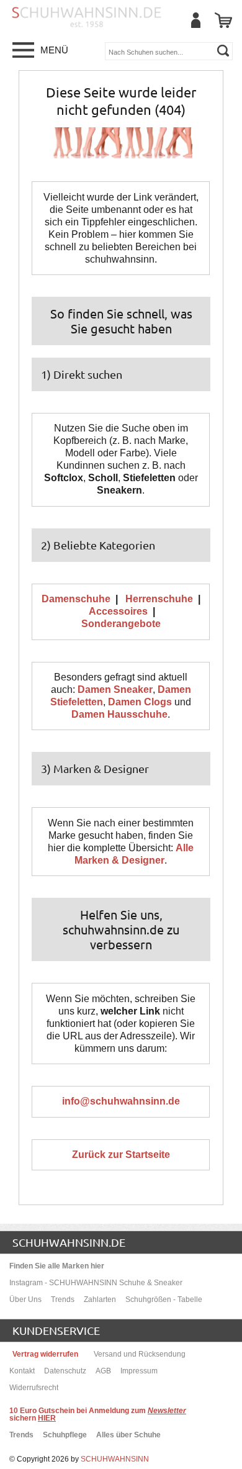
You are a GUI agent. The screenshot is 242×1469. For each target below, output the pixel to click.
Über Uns (25, 1299)
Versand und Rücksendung (140, 1354)
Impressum (139, 1371)
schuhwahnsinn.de (68, 1242)
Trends (62, 1299)
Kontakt (22, 1371)
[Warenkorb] (223, 20)
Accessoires (118, 611)
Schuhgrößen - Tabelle (163, 1299)
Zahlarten (100, 1299)
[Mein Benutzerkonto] (195, 20)
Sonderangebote (121, 623)
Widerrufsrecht (33, 1387)
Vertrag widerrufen (45, 1354)
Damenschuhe (76, 599)
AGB (103, 1371)
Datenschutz (65, 1371)
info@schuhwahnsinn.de (121, 1101)
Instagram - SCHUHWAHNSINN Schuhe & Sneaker (95, 1282)
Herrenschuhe (159, 599)
